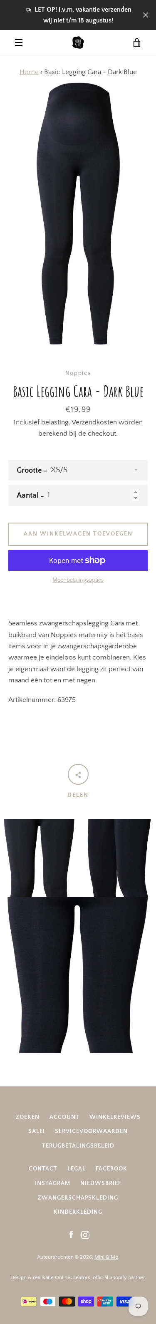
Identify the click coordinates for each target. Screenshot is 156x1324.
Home (29, 72)
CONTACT (43, 1168)
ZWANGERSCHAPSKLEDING (78, 1198)
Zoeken (28, 1117)
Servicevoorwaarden (91, 1131)
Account (64, 1117)
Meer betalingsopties (78, 580)
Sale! (36, 1131)
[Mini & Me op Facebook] (71, 1234)
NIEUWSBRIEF (100, 1183)
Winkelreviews (115, 1117)
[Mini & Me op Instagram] (85, 1234)
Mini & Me (106, 1257)
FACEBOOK (111, 1168)
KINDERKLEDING (78, 1212)
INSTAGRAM (52, 1183)
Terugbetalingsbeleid (78, 1146)
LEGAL (76, 1168)
